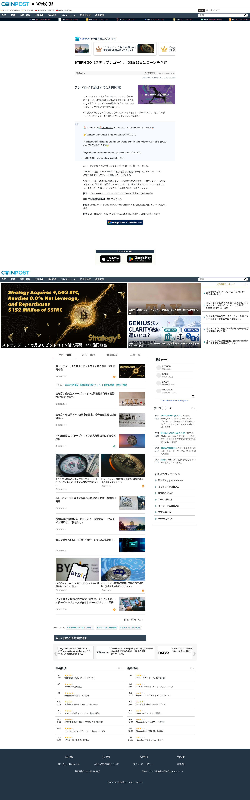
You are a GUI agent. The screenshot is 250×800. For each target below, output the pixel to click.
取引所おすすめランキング (170, 480)
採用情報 (99, 15)
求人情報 (106, 757)
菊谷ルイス (81, 73)
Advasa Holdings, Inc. (171, 415)
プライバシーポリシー (143, 764)
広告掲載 (69, 757)
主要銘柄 (39, 15)
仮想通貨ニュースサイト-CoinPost (130, 782)
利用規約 (181, 757)
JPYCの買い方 (165, 499)
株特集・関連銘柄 (65, 10)
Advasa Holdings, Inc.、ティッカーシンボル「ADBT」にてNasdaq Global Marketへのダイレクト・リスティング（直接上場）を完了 (178, 421)
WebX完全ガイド (213, 10)
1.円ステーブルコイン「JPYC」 (80, 627)
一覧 (191, 408)
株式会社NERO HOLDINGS (173, 433)
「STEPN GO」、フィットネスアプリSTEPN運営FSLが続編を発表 (121, 193)
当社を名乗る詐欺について (106, 764)
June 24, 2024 (117, 158)
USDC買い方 (28, 10)
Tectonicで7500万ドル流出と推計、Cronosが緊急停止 (85, 540)
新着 (13, 15)
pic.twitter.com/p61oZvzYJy (129, 152)
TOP (4, 15)
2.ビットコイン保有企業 (107, 627)
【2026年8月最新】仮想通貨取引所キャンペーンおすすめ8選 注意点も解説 (95, 385)
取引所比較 (85, 15)
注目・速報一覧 (132, 620)
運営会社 (181, 764)
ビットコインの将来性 (11, 10)
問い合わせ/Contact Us (68, 764)
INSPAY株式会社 (168, 448)
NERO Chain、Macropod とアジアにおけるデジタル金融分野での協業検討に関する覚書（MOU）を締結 (131, 651)
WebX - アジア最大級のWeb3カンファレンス (163, 771)
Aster (163, 460)
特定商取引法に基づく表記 (87, 771)
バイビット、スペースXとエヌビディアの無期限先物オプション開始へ (77, 584)
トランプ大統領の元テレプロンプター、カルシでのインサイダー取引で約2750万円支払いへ (77, 482)
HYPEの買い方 (165, 518)
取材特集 (52, 15)
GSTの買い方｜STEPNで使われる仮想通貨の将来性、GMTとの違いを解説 (125, 214)
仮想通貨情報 (150, 73)
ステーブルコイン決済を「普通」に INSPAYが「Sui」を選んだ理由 (178, 451)
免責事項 (144, 757)
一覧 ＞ (244, 284)
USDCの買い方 (165, 493)
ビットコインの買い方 (168, 487)
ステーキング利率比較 (46, 10)
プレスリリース (68, 15)
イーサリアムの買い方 (168, 506)
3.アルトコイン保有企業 (130, 627)
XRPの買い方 (164, 512)
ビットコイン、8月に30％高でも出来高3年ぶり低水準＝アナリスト (122, 480)
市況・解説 (25, 15)
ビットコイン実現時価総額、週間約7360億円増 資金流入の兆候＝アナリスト (122, 584)
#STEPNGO (107, 128)
